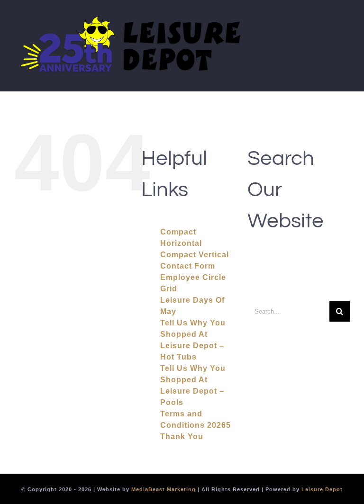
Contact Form (187, 266)
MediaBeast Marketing (163, 489)
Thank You (181, 436)
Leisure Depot (322, 489)
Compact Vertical (194, 255)
